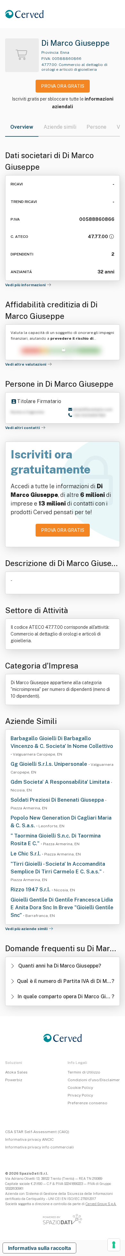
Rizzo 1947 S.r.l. (31, 890)
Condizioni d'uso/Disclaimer (94, 1080)
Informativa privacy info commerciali (39, 1147)
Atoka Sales (16, 1072)
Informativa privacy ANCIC (29, 1139)
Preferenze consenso (87, 1103)
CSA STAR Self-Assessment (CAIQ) (37, 1132)
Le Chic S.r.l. (26, 854)
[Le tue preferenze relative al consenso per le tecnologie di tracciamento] (114, 1245)
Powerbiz (13, 1080)
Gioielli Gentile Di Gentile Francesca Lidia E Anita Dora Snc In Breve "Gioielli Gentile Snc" (62, 907)
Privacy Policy (80, 1095)
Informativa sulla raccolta (39, 1248)
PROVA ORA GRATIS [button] (62, 86)
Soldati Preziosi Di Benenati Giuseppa (58, 800)
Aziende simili (60, 127)
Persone (96, 127)
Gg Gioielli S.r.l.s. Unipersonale (49, 764)
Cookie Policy (80, 1087)
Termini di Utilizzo (84, 1072)
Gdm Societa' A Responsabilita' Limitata (61, 782)
